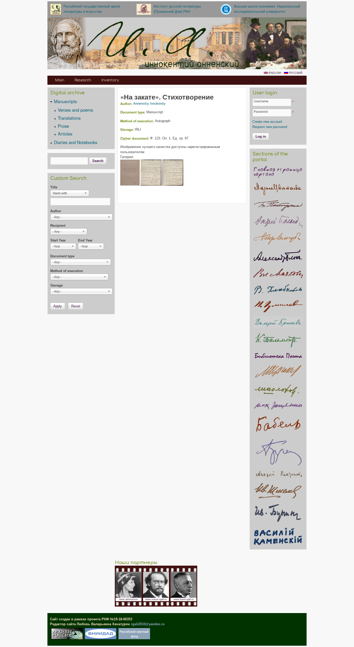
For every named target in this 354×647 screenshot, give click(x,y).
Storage (56, 285)
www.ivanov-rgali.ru (156, 599)
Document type (62, 256)
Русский (295, 72)
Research (82, 80)
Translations (69, 118)
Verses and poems (75, 110)
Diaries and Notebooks (75, 142)
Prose (63, 126)
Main (59, 80)
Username (261, 101)
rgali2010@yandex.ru (148, 624)
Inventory (110, 80)
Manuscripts (65, 101)
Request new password (269, 127)
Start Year (58, 240)
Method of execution (66, 271)
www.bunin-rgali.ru (184, 599)
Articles (65, 134)
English (274, 72)
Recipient (57, 225)
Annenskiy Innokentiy (149, 103)
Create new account (267, 122)
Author (55, 211)
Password (261, 111)
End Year (85, 240)
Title (53, 187)
